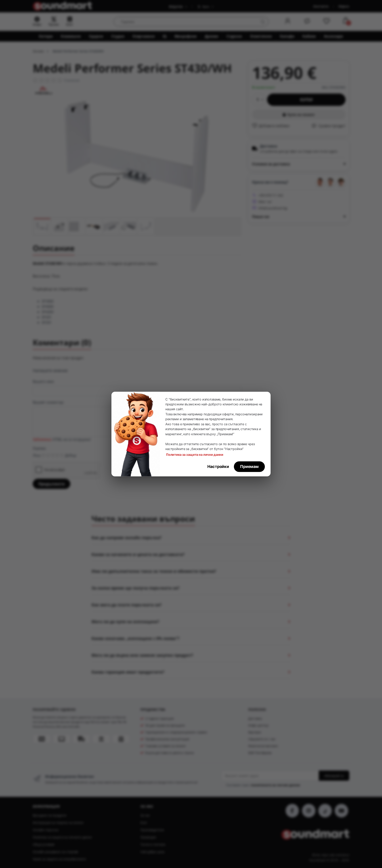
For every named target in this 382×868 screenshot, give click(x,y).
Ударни (96, 36)
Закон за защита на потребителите (59, 859)
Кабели (309, 36)
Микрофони (185, 36)
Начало (38, 51)
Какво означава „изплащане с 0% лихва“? (136, 638)
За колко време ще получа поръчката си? (136, 588)
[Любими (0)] (326, 21)
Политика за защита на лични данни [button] (194, 455)
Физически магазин (263, 746)
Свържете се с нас (262, 739)
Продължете (51, 483)
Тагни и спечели (152, 844)
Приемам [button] (249, 466)
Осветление (261, 36)
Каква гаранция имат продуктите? (128, 672)
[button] (205, 6)
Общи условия (43, 844)
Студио (117, 36)
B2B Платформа (260, 753)
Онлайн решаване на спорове (55, 852)
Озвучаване (143, 36)
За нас (145, 815)
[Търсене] (262, 21)
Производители (152, 830)
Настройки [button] (218, 466)
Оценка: (39, 448)
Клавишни (71, 36)
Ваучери (254, 732)
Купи (306, 100)
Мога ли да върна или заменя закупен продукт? (142, 655)
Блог (143, 822)
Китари (46, 36)
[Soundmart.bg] (49, 6)
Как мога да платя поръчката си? (127, 604)
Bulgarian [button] (176, 6)
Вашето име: (43, 381)
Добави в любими (274, 125)
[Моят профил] (287, 21)
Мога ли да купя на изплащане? (125, 621)
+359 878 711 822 (270, 195)
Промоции (148, 837)
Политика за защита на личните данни (62, 837)
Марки (343, 6)
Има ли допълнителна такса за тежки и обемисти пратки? (154, 571)
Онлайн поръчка (45, 830)
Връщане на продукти (49, 815)
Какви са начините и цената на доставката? (138, 554)
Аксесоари (333, 36)
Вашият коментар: (48, 402)
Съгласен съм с (263, 785)
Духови (211, 36)
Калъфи (287, 36)
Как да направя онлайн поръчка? (127, 537)
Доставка (255, 718)
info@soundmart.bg (272, 208)
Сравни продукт (331, 125)
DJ (164, 36)
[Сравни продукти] (307, 21)
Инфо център (258, 725)
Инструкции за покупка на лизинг (58, 822)
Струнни (234, 36)
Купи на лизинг (301, 114)
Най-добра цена (152, 852)
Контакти (321, 6)
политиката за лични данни (275, 785)
